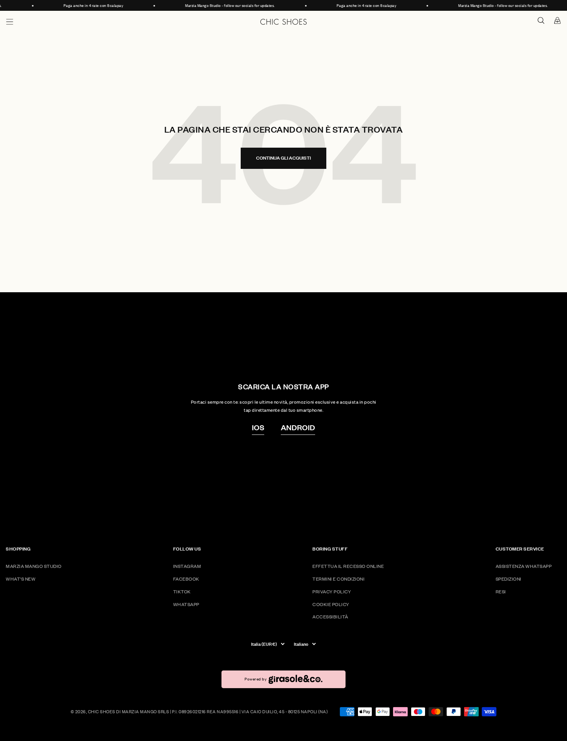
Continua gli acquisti (283, 158)
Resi (501, 591)
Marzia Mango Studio (34, 566)
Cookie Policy (330, 604)
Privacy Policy (331, 591)
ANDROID (298, 427)
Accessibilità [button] (330, 617)
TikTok (182, 591)
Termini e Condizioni (338, 579)
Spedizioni (508, 579)
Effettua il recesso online (348, 566)
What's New (20, 579)
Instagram (187, 566)
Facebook (186, 579)
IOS (258, 427)
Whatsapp (186, 604)
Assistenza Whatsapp (524, 566)
